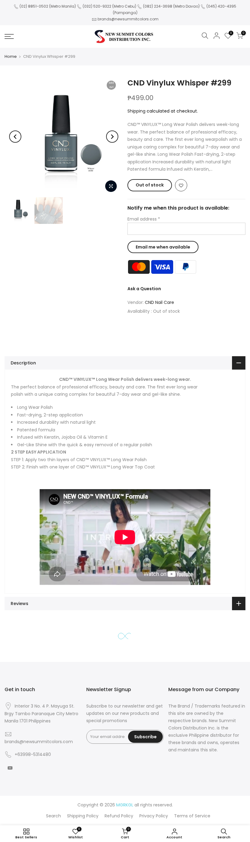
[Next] (112, 136)
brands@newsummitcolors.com (128, 19)
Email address (143, 219)
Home (11, 56)
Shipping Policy (82, 816)
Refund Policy (119, 816)
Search (53, 816)
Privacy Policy (153, 816)
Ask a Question (144, 289)
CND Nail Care (159, 302)
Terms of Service (192, 816)
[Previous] (15, 136)
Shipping (136, 111)
